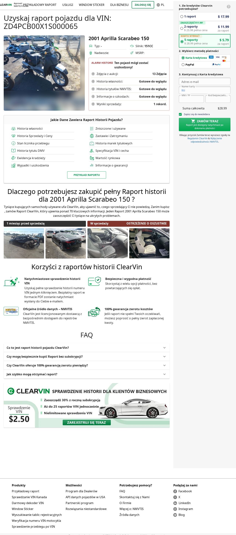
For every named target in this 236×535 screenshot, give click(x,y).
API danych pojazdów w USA (85, 497)
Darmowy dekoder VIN (28, 503)
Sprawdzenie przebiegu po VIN (33, 527)
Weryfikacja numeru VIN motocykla (36, 521)
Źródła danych (129, 515)
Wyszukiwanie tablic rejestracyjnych (37, 515)
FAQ (122, 491)
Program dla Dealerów (81, 491)
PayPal (189, 64)
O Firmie (125, 503)
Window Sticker (91, 5)
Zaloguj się (143, 4)
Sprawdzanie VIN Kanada (29, 497)
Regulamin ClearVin (198, 138)
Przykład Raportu (87, 175)
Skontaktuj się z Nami (134, 497)
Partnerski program (79, 503)
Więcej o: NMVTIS (131, 509)
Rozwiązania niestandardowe (86, 509)
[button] (93, 74)
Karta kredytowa (196, 57)
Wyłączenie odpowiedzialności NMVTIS (206, 140)
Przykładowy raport (25, 491)
